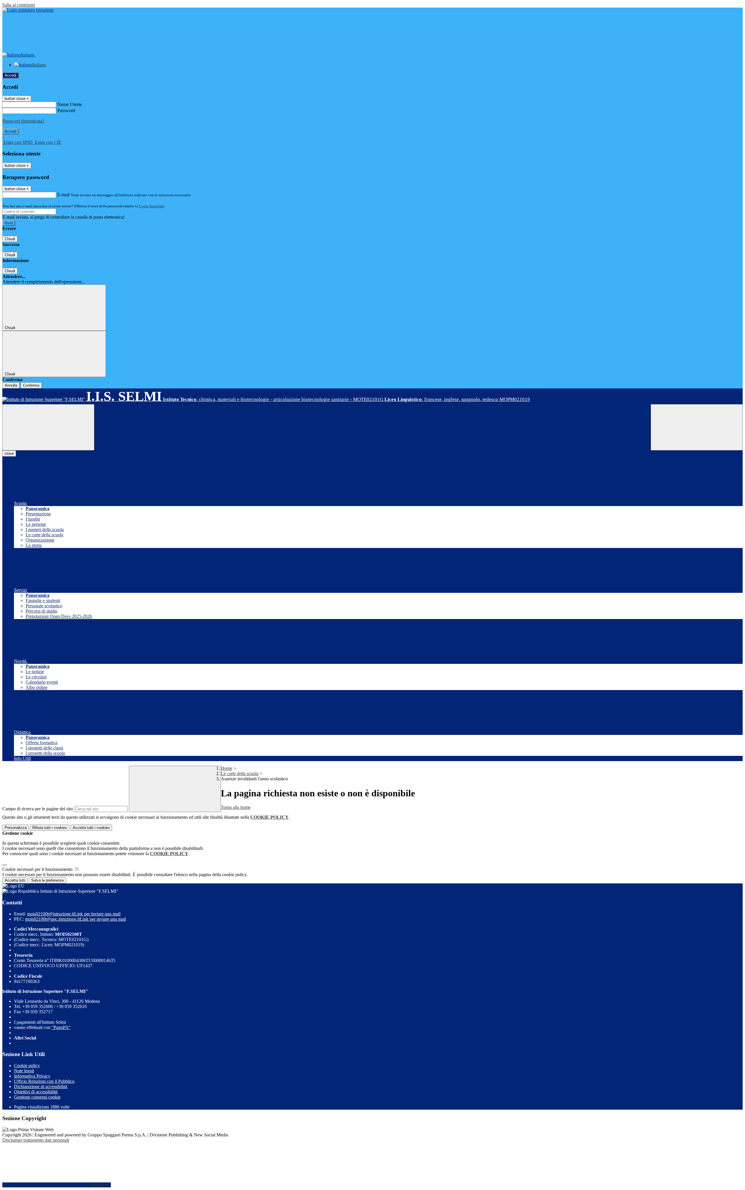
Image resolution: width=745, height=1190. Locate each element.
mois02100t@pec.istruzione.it (75, 919)
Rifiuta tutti (49, 827)
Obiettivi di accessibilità (36, 1091)
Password (66, 110)
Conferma (31, 385)
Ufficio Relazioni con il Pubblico (44, 1081)
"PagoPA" (61, 1027)
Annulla (11, 385)
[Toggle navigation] (48, 427)
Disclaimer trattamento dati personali (35, 1140)
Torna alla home (236, 807)
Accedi (10, 75)
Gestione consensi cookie (37, 1096)
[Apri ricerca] (697, 427)
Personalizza (15, 827)
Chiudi (10, 239)
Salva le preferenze (47, 880)
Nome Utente (69, 104)
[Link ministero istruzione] (28, 10)
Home (226, 768)
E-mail (63, 194)
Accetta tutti (91, 827)
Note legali (24, 1070)
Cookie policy (27, 1065)
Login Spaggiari (151, 206)
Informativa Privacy (32, 1076)
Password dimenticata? (23, 121)
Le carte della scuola (239, 773)
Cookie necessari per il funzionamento (38, 869)
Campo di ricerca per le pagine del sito (37, 808)
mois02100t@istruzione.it (73, 913)
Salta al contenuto (18, 4)
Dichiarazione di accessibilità (40, 1086)
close (9, 453)
